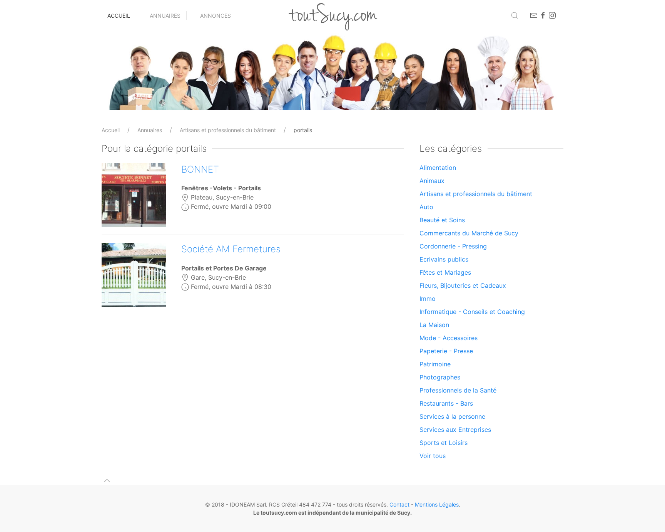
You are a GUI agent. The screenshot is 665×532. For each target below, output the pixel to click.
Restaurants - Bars (446, 403)
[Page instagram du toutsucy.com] (552, 15)
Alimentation (437, 167)
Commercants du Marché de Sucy (468, 233)
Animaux (431, 181)
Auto (426, 207)
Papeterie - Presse (446, 351)
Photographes (439, 377)
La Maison (434, 325)
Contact (399, 504)
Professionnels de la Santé (457, 390)
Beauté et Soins (442, 220)
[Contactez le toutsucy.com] (534, 15)
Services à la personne (452, 416)
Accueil (118, 15)
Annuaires (165, 15)
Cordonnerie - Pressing (453, 246)
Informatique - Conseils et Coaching (472, 312)
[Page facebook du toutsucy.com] (543, 15)
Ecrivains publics (443, 259)
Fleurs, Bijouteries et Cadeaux (462, 285)
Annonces (215, 15)
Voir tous (432, 456)
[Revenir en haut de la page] (107, 481)
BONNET (200, 169)
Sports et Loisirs (443, 442)
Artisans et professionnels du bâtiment (228, 130)
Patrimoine (435, 364)
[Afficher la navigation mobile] (514, 15)
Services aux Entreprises (455, 429)
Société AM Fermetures (231, 249)
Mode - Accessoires (448, 338)
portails (303, 130)
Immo (427, 298)
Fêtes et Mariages (445, 272)
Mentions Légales (437, 504)
